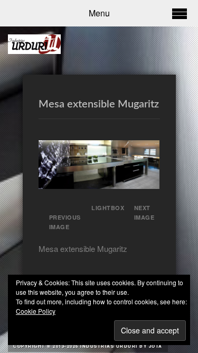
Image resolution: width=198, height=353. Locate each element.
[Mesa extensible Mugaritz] (99, 185)
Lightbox (104, 208)
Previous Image (65, 222)
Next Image (144, 212)
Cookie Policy (35, 310)
